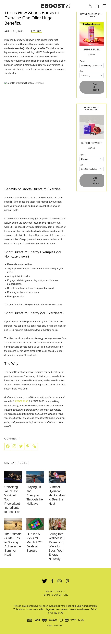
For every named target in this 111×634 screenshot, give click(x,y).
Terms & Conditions (55, 595)
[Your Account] (90, 6)
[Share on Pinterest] (27, 446)
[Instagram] (14, 446)
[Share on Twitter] (21, 446)
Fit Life (36, 31)
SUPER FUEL (21, 401)
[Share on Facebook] (7, 446)
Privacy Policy (55, 591)
